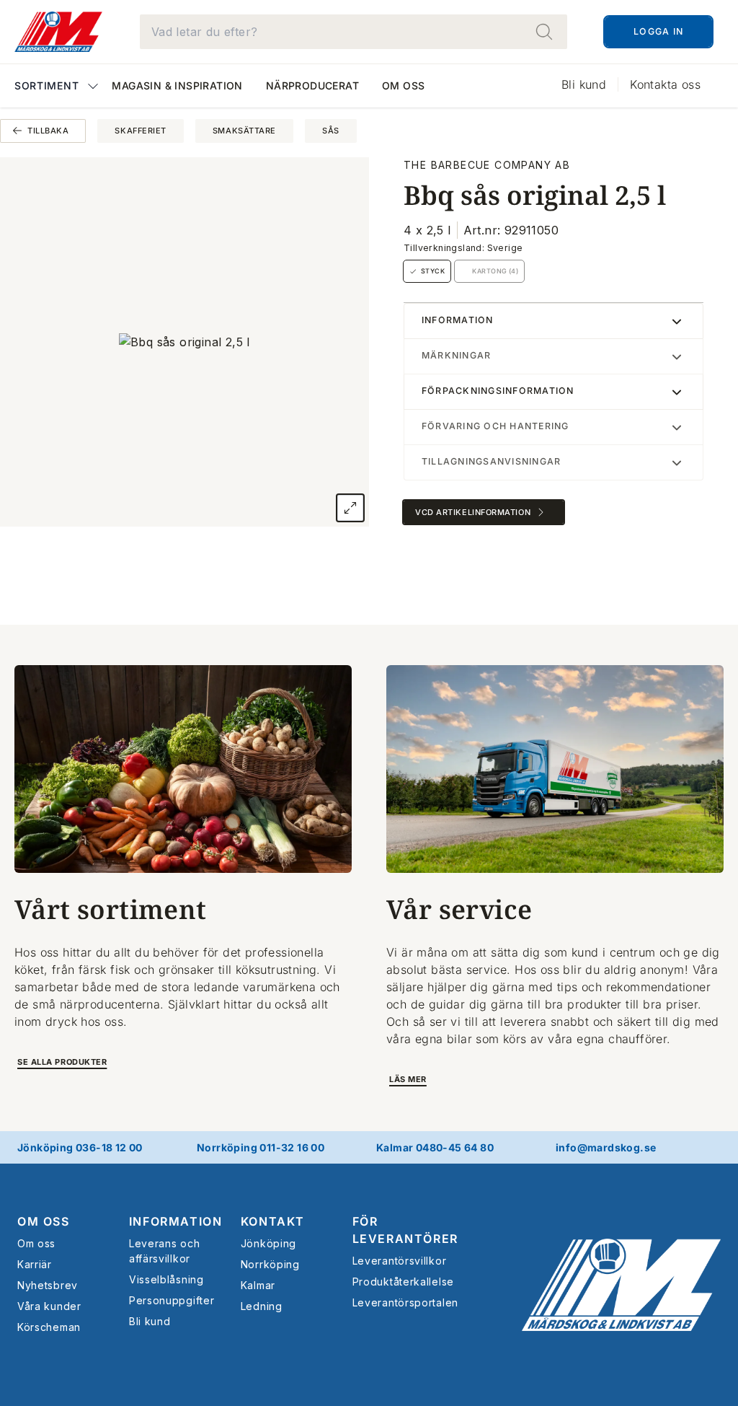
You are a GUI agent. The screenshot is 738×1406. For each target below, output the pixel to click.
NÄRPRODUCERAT (312, 85)
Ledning (262, 1306)
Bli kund (583, 84)
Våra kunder (49, 1306)
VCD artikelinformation (472, 512)
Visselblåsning (166, 1279)
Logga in (658, 31)
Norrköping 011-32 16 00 (260, 1147)
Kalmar (258, 1285)
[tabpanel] (184, 342)
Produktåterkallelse (403, 1281)
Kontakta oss (665, 84)
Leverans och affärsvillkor (164, 1251)
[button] (57, 86)
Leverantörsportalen (405, 1302)
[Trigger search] (544, 32)
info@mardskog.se (606, 1147)
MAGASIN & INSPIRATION (177, 85)
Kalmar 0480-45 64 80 (435, 1147)
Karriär (34, 1264)
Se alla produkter (62, 1062)
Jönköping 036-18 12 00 (80, 1147)
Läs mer (408, 1079)
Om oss (403, 85)
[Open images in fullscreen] (350, 508)
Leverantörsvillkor (399, 1261)
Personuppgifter (172, 1300)
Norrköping (270, 1264)
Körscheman (49, 1327)
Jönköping (268, 1243)
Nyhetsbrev (47, 1285)
